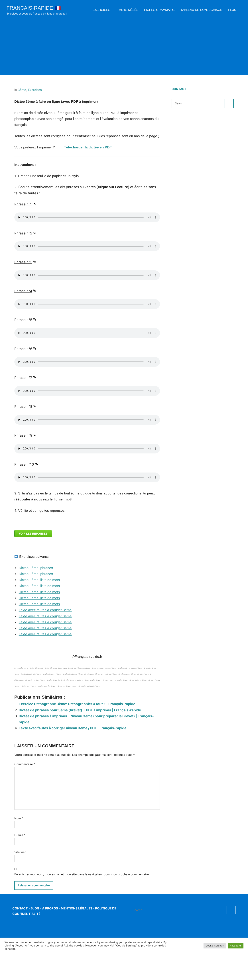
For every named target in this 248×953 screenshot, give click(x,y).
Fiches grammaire (159, 10)
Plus (232, 10)
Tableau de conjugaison (201, 10)
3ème (22, 90)
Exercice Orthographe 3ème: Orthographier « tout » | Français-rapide (77, 704)
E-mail (19, 835)
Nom (18, 818)
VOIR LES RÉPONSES (33, 533)
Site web (20, 852)
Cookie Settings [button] (215, 945)
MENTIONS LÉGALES (76, 908)
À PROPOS (50, 908)
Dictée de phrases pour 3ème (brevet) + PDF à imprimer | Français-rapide (80, 710)
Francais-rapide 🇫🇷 (34, 8)
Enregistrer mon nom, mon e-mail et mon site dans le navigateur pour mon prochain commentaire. (81, 874)
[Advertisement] (124, 43)
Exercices (101, 10)
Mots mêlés (128, 10)
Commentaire (24, 764)
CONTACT (179, 89)
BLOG (35, 908)
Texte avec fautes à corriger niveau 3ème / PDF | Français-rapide (72, 728)
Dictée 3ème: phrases (36, 568)
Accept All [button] (235, 945)
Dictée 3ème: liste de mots (39, 580)
